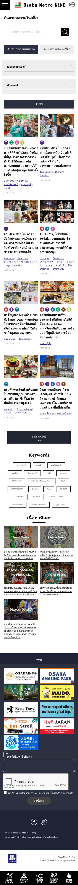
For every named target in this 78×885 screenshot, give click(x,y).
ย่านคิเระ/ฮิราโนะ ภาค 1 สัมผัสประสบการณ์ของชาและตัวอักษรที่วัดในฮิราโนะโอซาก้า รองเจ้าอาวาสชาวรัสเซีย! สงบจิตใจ (21, 243)
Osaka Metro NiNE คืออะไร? (17, 833)
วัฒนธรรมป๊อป (26, 339)
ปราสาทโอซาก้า (17, 489)
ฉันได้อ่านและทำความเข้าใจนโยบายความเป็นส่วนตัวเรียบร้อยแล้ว (40, 793)
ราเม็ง (48, 473)
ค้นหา (39, 104)
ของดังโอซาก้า (56, 465)
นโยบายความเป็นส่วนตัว (32, 837)
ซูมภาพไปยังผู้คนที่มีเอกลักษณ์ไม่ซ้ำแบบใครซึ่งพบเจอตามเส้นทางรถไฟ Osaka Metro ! (56, 591)
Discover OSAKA (21, 609)
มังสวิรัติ (60, 265)
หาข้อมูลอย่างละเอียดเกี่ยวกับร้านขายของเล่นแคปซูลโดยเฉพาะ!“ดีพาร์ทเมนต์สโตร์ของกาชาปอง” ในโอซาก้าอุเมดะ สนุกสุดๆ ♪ (21, 323)
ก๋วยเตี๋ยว (44, 175)
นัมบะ (49, 489)
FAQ (34, 833)
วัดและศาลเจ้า (21, 465)
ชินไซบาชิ (63, 489)
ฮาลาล (49, 265)
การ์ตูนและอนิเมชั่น (56, 497)
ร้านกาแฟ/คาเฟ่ (24, 409)
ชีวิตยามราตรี (32, 473)
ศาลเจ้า (7, 188)
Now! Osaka (21, 537)
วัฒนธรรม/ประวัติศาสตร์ (52, 172)
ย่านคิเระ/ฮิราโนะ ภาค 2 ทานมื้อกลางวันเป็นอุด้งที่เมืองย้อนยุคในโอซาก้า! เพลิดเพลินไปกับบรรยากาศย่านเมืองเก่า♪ (56, 157)
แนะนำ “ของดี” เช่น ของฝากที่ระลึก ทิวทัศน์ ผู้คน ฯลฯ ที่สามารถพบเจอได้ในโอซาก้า (56, 555)
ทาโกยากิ (36, 497)
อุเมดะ (63, 481)
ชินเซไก (35, 489)
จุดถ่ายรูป (26, 184)
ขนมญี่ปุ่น (14, 473)
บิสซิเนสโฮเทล (64, 413)
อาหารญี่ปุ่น (58, 269)
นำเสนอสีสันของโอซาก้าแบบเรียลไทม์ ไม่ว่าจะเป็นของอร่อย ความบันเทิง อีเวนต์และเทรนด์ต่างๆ (20, 555)
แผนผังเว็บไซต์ (51, 837)
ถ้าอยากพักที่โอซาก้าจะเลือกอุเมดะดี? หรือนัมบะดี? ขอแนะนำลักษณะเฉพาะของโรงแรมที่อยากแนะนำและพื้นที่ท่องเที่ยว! (56, 398)
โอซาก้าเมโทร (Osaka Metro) (41, 481)
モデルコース (60, 505)
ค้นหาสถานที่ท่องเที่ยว (57, 49)
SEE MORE (39, 436)
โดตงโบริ (63, 473)
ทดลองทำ (26, 262)
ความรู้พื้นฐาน (47, 413)
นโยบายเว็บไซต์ (12, 837)
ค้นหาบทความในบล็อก (21, 49)
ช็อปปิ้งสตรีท (16, 481)
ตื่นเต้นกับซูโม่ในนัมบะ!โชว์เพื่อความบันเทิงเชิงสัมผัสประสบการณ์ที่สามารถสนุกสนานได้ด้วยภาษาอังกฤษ (56, 243)
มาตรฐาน (9, 181)
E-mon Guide (57, 537)
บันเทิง (60, 262)
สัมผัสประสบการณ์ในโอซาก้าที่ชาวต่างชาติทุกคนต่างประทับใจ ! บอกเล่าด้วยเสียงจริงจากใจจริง (20, 591)
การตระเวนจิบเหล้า (39, 505)
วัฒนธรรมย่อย (17, 505)
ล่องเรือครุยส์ (19, 497)
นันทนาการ (9, 339)
